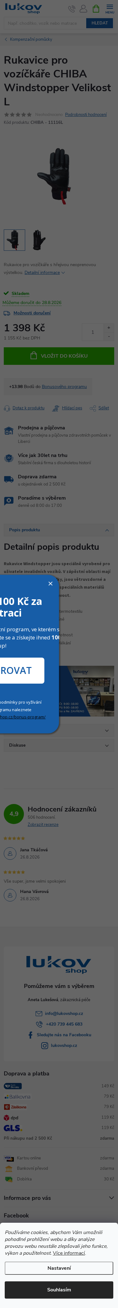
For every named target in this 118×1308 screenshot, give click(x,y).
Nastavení (59, 1268)
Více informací (69, 1253)
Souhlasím (59, 1289)
